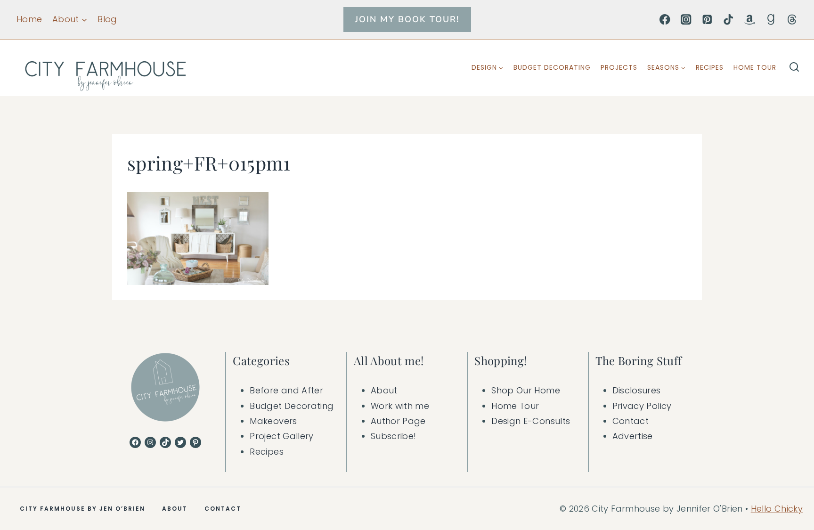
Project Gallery (281, 436)
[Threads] (792, 19)
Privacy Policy (642, 406)
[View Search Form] (794, 67)
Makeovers (273, 421)
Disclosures (636, 390)
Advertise (632, 436)
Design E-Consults (530, 421)
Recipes (710, 67)
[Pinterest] (707, 19)
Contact (630, 421)
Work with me (400, 406)
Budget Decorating (552, 67)
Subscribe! (393, 436)
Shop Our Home (525, 390)
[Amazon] (749, 19)
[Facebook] (665, 19)
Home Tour (754, 67)
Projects (619, 67)
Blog (107, 19)
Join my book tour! (407, 19)
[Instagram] (686, 19)
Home (29, 19)
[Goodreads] (770, 19)
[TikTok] (728, 19)
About (384, 390)
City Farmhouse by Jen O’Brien (82, 509)
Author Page (398, 421)
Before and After (286, 390)
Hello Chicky (777, 508)
